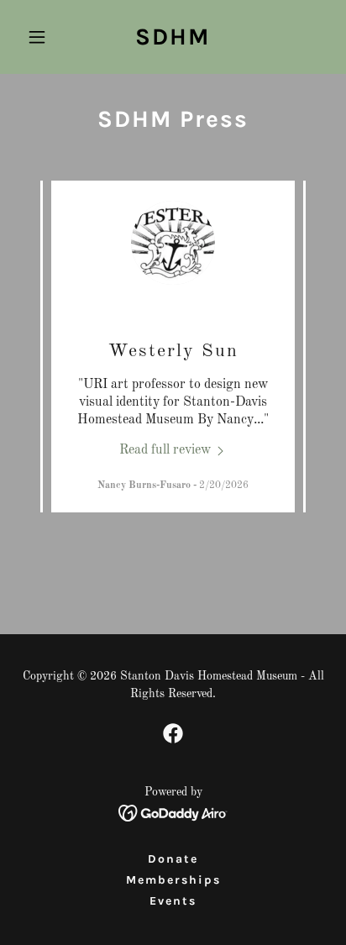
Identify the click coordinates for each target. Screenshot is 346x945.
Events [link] (173, 901)
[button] (43, 37)
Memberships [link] (173, 880)
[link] (172, 41)
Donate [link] (173, 859)
